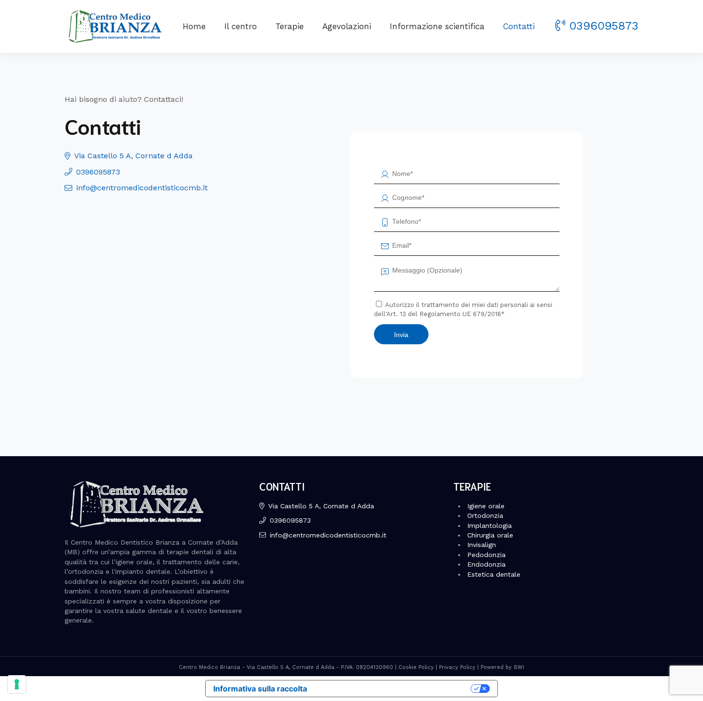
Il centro (240, 26)
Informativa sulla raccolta (260, 688)
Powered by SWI (502, 667)
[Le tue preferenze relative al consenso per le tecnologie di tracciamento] (17, 684)
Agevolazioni (346, 26)
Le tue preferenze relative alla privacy (393, 688)
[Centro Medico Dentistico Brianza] (113, 26)
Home (194, 26)
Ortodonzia (485, 515)
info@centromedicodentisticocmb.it (142, 187)
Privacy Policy (457, 667)
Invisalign (481, 544)
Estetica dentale (493, 574)
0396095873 (603, 26)
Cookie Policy (416, 667)
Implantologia (489, 525)
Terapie (289, 26)
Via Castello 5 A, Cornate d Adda (133, 155)
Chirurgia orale (490, 535)
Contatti (519, 26)
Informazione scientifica (437, 26)
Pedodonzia (486, 555)
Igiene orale (486, 506)
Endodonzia (486, 564)
